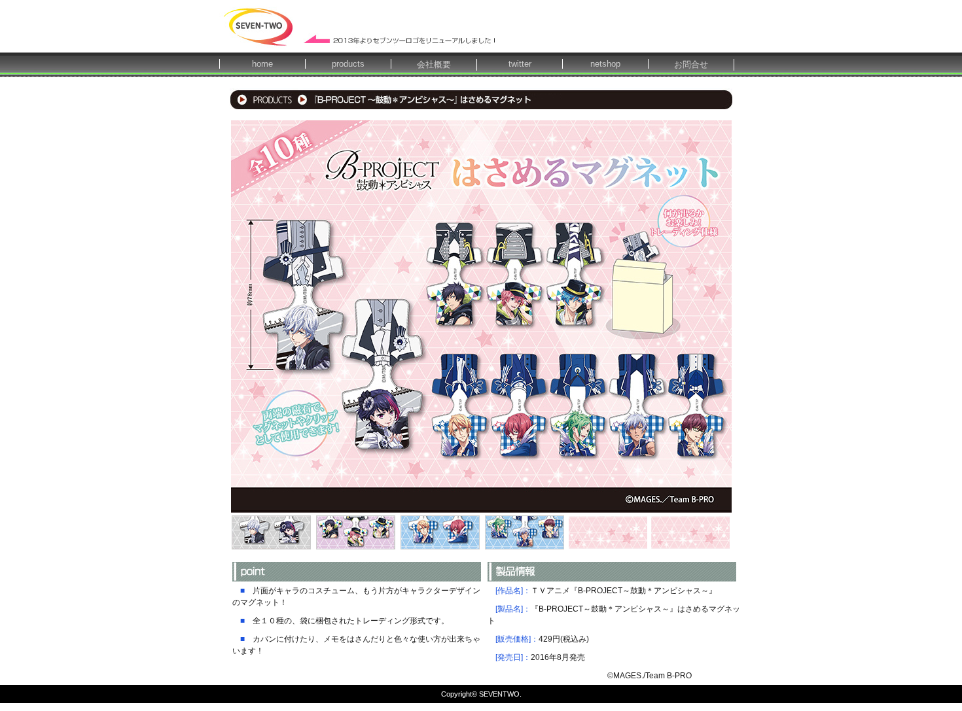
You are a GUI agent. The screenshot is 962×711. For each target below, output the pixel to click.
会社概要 (434, 64)
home (262, 64)
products (348, 64)
